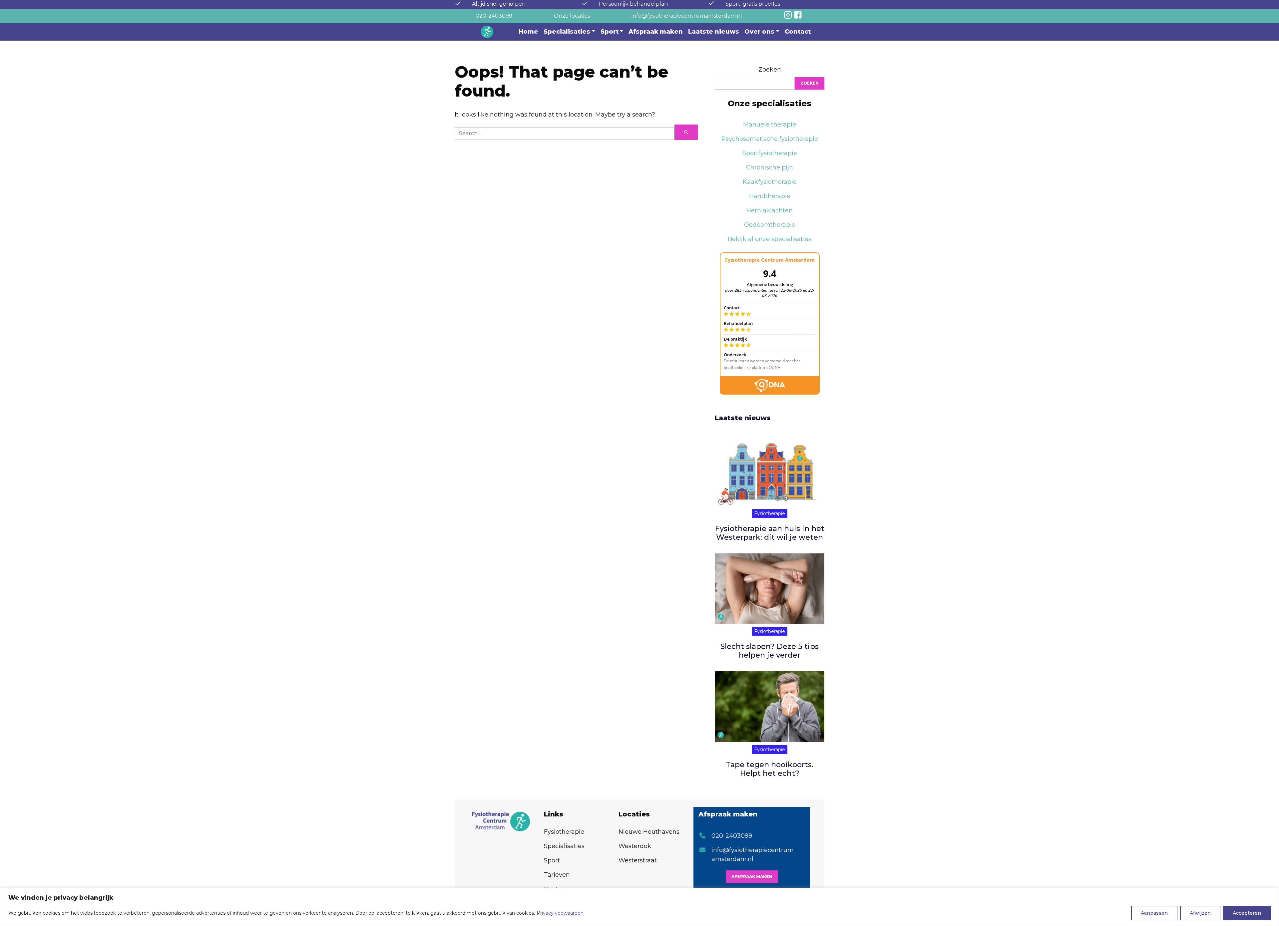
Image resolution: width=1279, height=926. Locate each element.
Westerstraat (638, 860)
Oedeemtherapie (769, 224)
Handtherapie (769, 196)
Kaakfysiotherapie (770, 181)
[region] (639, 907)
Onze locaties (572, 16)
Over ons (759, 31)
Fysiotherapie (769, 513)
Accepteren (1247, 913)
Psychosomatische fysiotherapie (769, 139)
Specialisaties (567, 31)
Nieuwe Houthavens (649, 831)
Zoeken (769, 69)
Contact (798, 31)
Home (528, 31)
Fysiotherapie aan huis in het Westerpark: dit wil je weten (769, 533)
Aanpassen (1154, 913)
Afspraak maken (656, 31)
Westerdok (635, 846)
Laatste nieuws (713, 31)
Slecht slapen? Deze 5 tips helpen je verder (769, 651)
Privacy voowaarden (560, 913)
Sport (610, 31)
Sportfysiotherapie (769, 153)
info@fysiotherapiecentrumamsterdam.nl (687, 16)
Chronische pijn (769, 167)
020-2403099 (494, 16)
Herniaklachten (769, 210)
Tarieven (557, 874)
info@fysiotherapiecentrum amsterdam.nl (752, 854)
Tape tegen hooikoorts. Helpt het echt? (769, 769)
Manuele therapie (769, 124)
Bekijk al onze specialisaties (769, 239)
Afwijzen (1200, 913)
